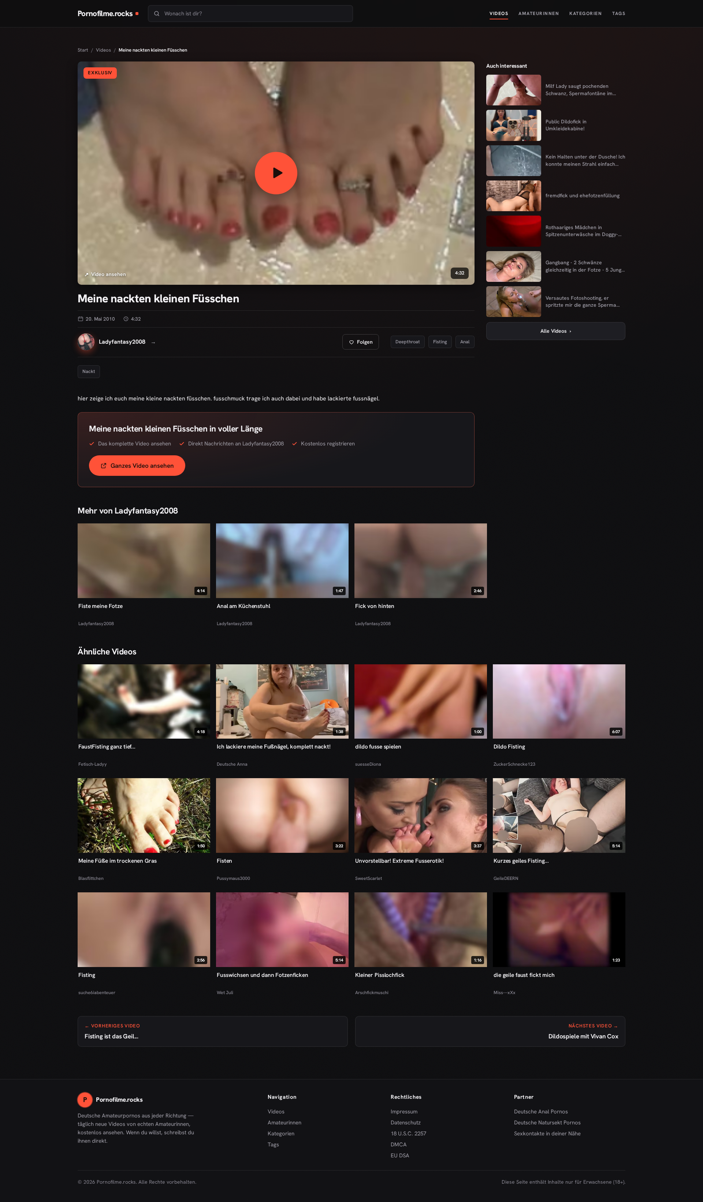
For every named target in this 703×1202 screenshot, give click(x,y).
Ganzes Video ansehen (148, 468)
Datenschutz (406, 1122)
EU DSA (400, 1155)
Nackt (88, 371)
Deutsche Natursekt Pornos (547, 1123)
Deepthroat (407, 342)
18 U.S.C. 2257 (408, 1133)
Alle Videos (555, 331)
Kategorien (585, 13)
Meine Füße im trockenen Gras (117, 861)
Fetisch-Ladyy (92, 764)
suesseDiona (368, 764)
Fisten (224, 861)
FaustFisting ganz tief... (106, 746)
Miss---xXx (505, 992)
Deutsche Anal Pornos (543, 1112)
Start (83, 50)
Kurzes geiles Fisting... (521, 861)
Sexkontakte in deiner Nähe (547, 1134)
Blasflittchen (91, 878)
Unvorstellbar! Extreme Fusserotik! (399, 861)
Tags (618, 13)
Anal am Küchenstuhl (243, 606)
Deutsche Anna (232, 764)
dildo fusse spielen (378, 746)
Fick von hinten (374, 606)
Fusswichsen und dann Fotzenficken (262, 975)
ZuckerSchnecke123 (514, 764)
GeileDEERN (506, 878)
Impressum (404, 1111)
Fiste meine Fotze (100, 606)
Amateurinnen (538, 13)
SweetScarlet (368, 878)
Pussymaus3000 (233, 878)
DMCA (399, 1144)
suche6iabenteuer (96, 992)
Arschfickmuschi (371, 992)
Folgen (363, 344)
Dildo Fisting (509, 746)
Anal (465, 342)
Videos (499, 13)
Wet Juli (225, 992)
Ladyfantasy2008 (96, 623)
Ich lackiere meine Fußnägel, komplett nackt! (274, 746)
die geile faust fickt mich (524, 975)
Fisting (440, 342)
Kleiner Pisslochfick (380, 975)
